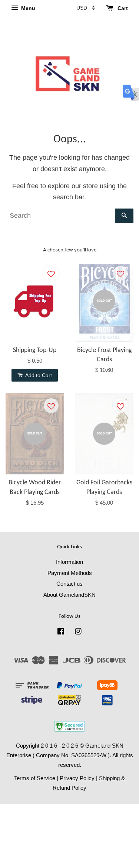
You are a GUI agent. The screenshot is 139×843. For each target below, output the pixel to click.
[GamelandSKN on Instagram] (78, 632)
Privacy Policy (77, 778)
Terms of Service (34, 778)
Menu (27, 8)
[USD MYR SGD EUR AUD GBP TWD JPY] (86, 8)
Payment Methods (69, 573)
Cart (122, 8)
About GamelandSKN (69, 595)
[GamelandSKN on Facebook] (61, 632)
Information (69, 562)
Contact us (69, 583)
